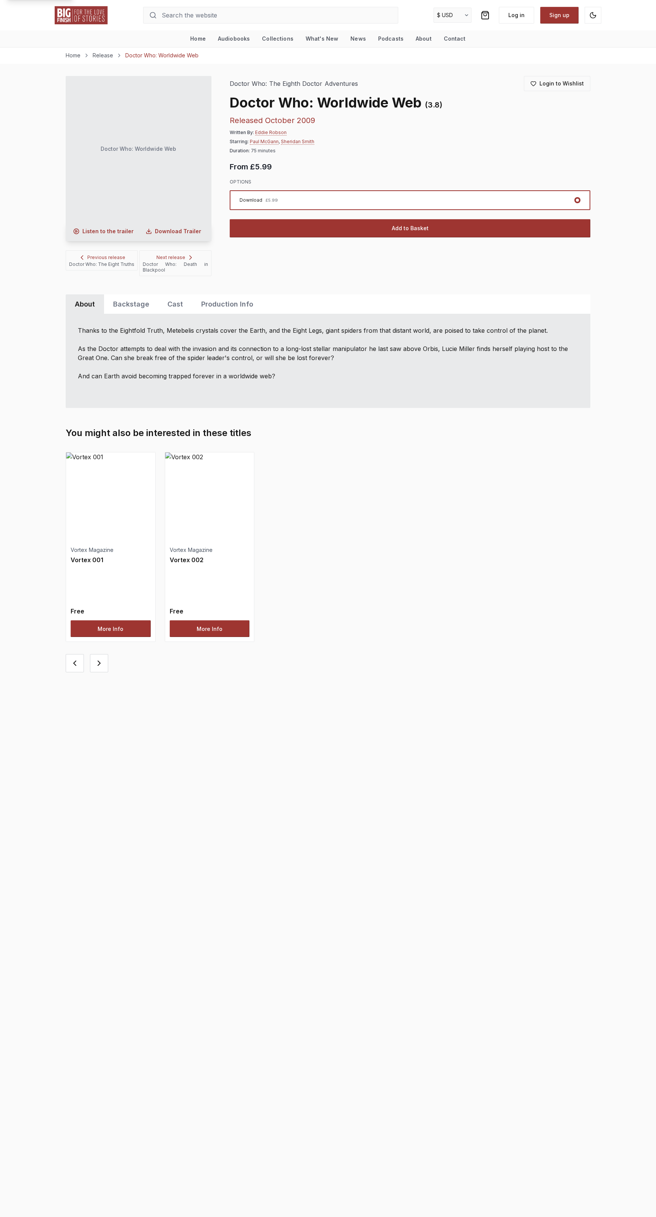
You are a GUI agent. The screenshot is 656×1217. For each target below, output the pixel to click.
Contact (455, 38)
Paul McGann (264, 141)
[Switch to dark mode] (593, 15)
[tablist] (328, 304)
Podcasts (391, 38)
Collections (277, 38)
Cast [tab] (175, 304)
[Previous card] (75, 663)
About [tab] (85, 304)
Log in (516, 15)
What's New (322, 38)
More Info (110, 629)
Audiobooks (234, 38)
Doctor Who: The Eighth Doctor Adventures (294, 84)
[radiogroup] (410, 200)
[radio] (410, 200)
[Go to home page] (81, 15)
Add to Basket (410, 228)
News (358, 38)
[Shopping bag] (485, 15)
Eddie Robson (271, 132)
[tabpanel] (328, 361)
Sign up (559, 15)
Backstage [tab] (131, 304)
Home (198, 38)
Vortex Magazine (92, 550)
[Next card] (99, 663)
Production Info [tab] (227, 304)
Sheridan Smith (297, 141)
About (424, 38)
